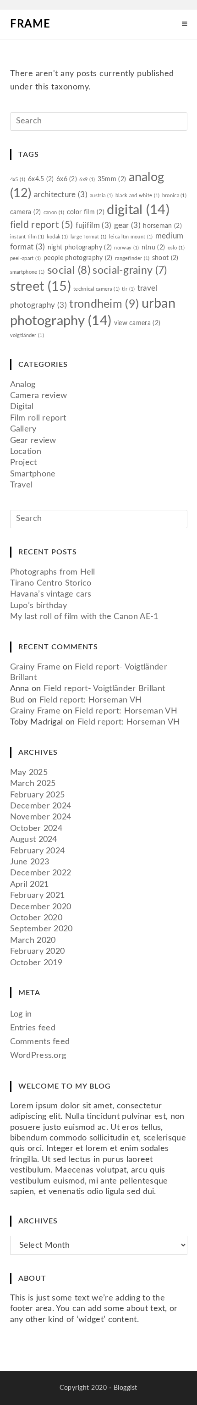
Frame (30, 24)
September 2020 (41, 929)
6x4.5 (41, 179)
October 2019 (36, 963)
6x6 (66, 179)
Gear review (33, 441)
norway (126, 247)
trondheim (104, 304)
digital (138, 210)
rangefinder (132, 258)
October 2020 (36, 918)
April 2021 (29, 884)
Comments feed (40, 1042)
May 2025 (29, 773)
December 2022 (40, 873)
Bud (17, 700)
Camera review (38, 396)
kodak (57, 236)
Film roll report (38, 418)
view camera (137, 323)
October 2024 (36, 828)
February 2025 (37, 795)
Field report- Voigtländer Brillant (104, 689)
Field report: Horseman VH (90, 700)
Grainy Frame (35, 667)
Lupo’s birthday (38, 606)
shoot (165, 257)
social (68, 270)
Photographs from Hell (52, 572)
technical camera (96, 289)
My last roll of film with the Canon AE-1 (84, 617)
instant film (27, 236)
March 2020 (33, 940)
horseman (162, 225)
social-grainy (130, 270)
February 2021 (37, 895)
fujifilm (94, 225)
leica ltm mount (131, 236)
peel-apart (25, 258)
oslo (176, 247)
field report (41, 225)
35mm (112, 179)
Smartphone (33, 474)
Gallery (23, 429)
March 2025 (33, 784)
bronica (174, 195)
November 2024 (40, 817)
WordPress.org (38, 1055)
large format (89, 236)
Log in (21, 1014)
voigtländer (27, 335)
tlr (128, 289)
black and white (137, 195)
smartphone (27, 272)
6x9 (87, 179)
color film (85, 212)
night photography (80, 247)
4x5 (18, 179)
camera (25, 212)
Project (23, 463)
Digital (22, 407)
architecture (61, 195)
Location (25, 452)
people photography (78, 257)
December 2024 (40, 806)
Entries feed (33, 1028)
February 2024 (37, 851)
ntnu (153, 247)
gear (127, 225)
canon (54, 212)
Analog (23, 385)
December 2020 (40, 907)
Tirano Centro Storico (51, 583)
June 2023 (29, 862)
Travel (21, 485)
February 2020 (37, 951)
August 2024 (33, 839)
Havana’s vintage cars (51, 594)
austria (101, 195)
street (40, 286)
